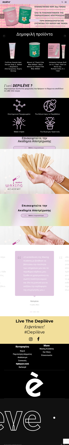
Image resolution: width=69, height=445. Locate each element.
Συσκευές (22, 360)
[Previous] (4, 36)
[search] (62, 2)
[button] (66, 2)
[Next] (65, 36)
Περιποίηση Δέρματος (22, 354)
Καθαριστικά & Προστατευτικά (22, 364)
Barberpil (22, 367)
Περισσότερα (34, 20)
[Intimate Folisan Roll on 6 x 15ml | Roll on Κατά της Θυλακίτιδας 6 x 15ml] (57, 50)
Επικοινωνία (46, 355)
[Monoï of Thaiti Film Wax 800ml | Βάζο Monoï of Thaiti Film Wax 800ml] (34, 50)
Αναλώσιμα (22, 357)
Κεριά (22, 351)
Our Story (47, 352)
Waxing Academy (47, 349)
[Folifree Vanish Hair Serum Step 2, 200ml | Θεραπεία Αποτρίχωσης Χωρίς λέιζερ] (12, 50)
